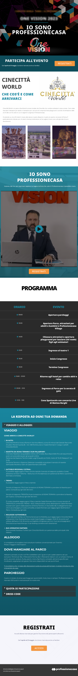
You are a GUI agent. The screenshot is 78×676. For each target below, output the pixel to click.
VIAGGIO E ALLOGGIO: (19, 425)
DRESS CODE (13, 594)
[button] (39, 425)
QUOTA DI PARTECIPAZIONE (22, 588)
